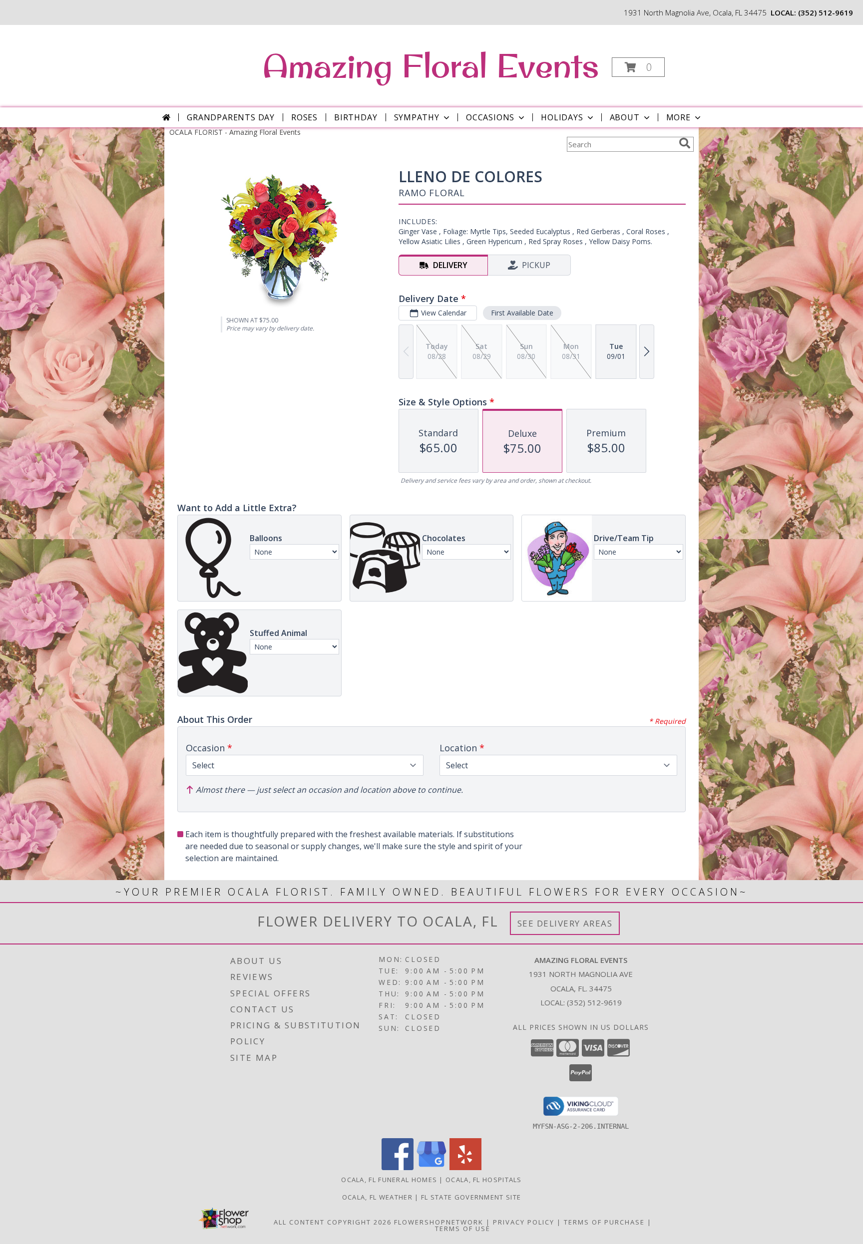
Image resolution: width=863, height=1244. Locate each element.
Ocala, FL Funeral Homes (389, 1179)
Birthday (355, 117)
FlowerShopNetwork (438, 1222)
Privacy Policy (523, 1222)
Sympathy (416, 117)
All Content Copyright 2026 (333, 1222)
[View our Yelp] (465, 1167)
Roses (304, 117)
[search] (684, 143)
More (678, 117)
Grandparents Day (231, 117)
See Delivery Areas (565, 923)
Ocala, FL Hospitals (483, 1179)
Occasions (490, 117)
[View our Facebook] (398, 1167)
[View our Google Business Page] (431, 1167)
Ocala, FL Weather (377, 1197)
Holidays (562, 117)
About (625, 117)
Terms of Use (462, 1228)
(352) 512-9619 (825, 12)
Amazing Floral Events (431, 65)
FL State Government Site (471, 1197)
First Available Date (522, 312)
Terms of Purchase (604, 1222)
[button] (638, 67)
